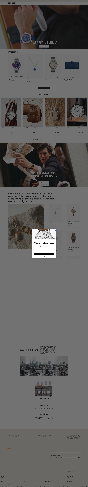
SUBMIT (44, 253)
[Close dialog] (55, 230)
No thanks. (44, 256)
